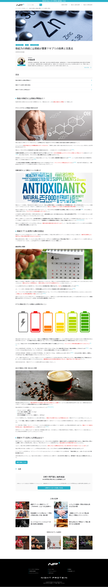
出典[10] (44, 293)
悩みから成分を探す (75, 4)
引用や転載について (71, 571)
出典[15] (52, 407)
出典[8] (80, 220)
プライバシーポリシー (52, 571)
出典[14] (49, 407)
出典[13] (71, 352)
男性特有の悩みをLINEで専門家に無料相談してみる (54, 1)
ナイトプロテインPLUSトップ (21, 8)
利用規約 (69, 569)
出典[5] (75, 162)
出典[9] (83, 220)
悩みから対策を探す (88, 4)
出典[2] (17, 154)
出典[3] (69, 157)
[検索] (41, 5)
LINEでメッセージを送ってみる (54, 488)
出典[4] (35, 159)
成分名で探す (65, 4)
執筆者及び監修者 (33, 571)
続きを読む (86, 67)
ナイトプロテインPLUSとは (34, 569)
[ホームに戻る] (20, 4)
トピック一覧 (51, 569)
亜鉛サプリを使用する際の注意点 (23, 85)
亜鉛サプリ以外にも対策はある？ (23, 89)
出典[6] (81, 209)
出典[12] (87, 348)
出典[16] (47, 426)
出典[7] (77, 220)
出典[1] (73, 149)
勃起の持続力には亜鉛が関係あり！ (24, 80)
